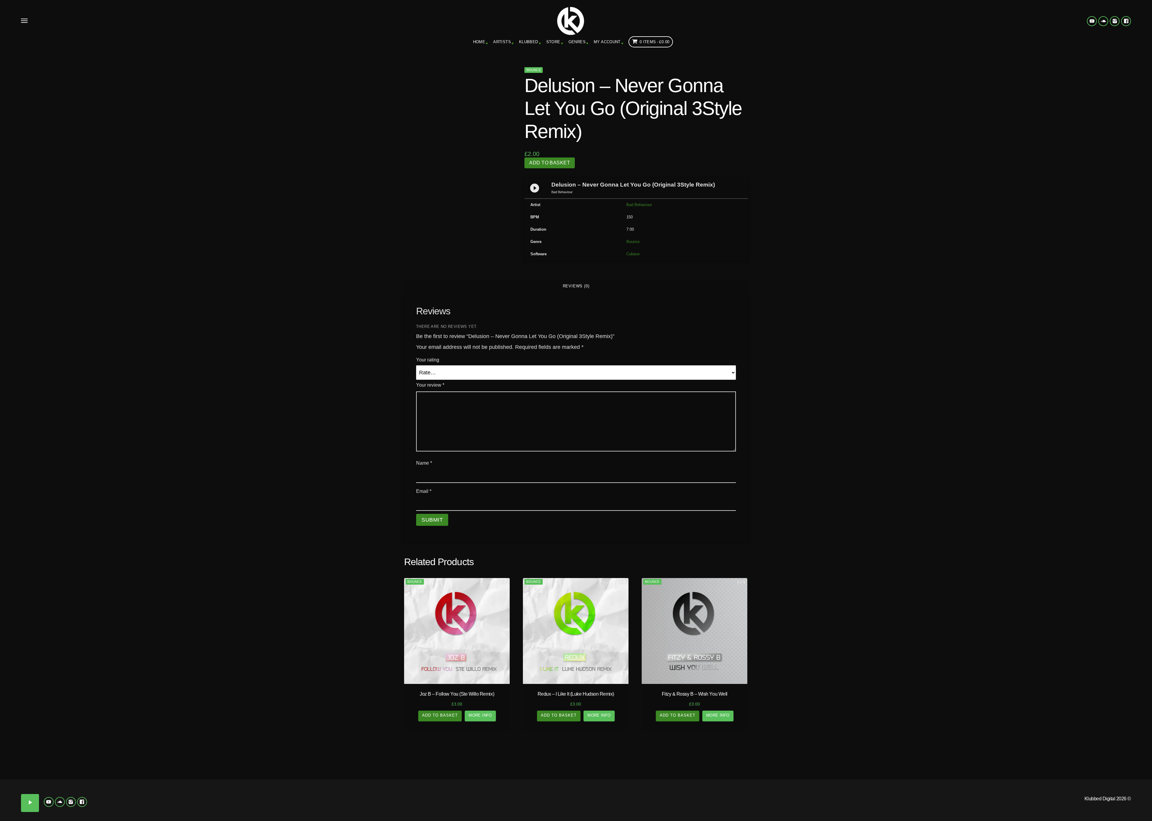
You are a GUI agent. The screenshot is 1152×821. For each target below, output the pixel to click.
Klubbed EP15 (468, 809)
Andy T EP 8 (1044, 801)
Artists (502, 42)
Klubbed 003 (180, 783)
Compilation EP (432, 758)
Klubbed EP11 (468, 801)
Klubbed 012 (252, 801)
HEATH (852, 809)
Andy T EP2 (900, 792)
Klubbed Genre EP (720, 758)
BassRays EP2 (972, 809)
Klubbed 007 (180, 792)
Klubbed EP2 (396, 783)
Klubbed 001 (36, 783)
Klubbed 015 (180, 809)
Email (423, 491)
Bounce (533, 70)
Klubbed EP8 (540, 792)
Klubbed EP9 (324, 801)
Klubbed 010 (108, 801)
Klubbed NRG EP (612, 783)
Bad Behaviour (639, 204)
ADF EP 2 (1044, 783)
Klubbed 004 (252, 783)
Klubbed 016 (252, 809)
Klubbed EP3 (468, 783)
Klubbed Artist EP (1008, 758)
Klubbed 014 (108, 809)
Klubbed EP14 (396, 809)
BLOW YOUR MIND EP (1116, 809)
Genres (577, 42)
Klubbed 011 (179, 801)
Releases (144, 758)
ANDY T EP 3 (972, 792)
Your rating (427, 359)
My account (607, 42)
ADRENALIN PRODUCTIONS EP (900, 783)
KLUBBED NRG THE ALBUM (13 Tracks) (684, 786)
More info (480, 715)
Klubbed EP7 (468, 792)
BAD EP (1116, 801)
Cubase (633, 254)
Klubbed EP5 (324, 792)
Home (479, 42)
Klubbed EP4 (540, 783)
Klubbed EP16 (540, 809)
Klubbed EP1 (324, 783)
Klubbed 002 (108, 783)
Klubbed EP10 (396, 801)
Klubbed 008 (252, 792)
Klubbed (528, 42)
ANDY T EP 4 (1044, 792)
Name (424, 463)
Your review (430, 385)
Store (553, 42)
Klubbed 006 (108, 792)
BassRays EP (899, 809)
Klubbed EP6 (396, 792)
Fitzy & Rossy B (841, 801)
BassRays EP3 (1044, 809)
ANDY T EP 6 (900, 801)
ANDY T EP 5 (1116, 792)
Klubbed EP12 (540, 801)
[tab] (576, 286)
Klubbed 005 (36, 792)
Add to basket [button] (440, 715)
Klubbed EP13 (324, 809)
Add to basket (549, 162)
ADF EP (972, 783)
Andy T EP (1116, 783)
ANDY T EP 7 (972, 801)
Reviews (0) (576, 286)
